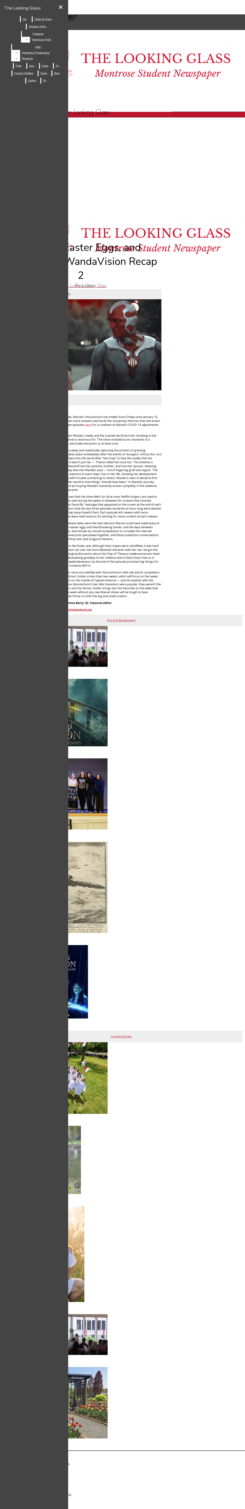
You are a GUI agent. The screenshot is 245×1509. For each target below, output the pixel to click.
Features (38, 34)
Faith (59, 66)
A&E (38, 47)
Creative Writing (39, 27)
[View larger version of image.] (80, 345)
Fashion (46, 66)
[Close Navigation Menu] (60, 7)
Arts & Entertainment (84, 220)
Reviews (27, 59)
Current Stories (84, 225)
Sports (33, 66)
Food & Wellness (25, 73)
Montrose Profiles (43, 40)
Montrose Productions (36, 53)
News (26, 19)
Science (45, 73)
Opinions (33, 81)
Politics (20, 66)
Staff (46, 81)
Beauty (58, 73)
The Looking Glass (22, 8)
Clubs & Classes (44, 19)
